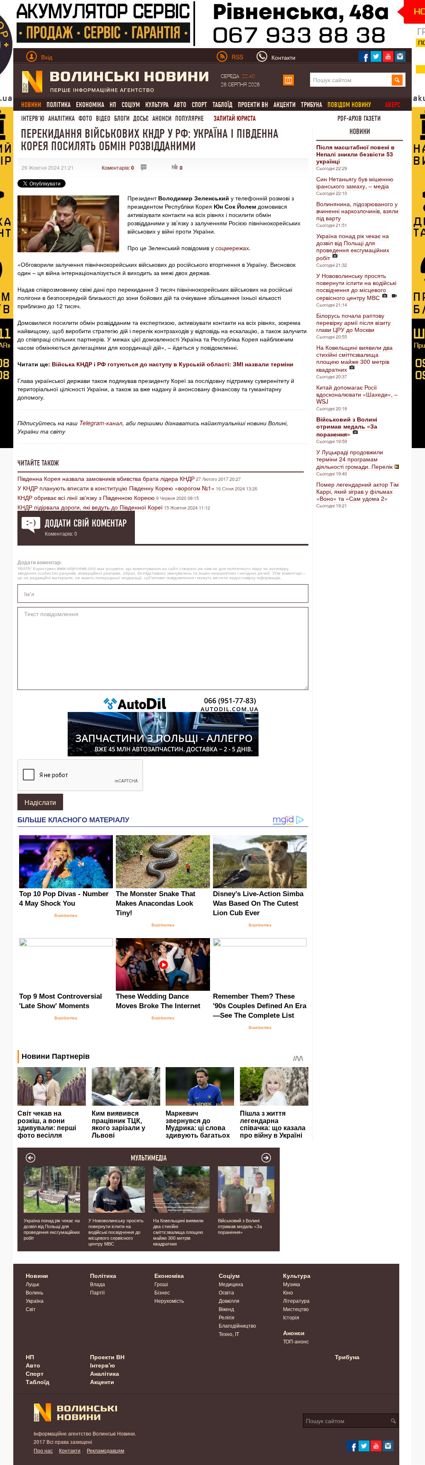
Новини (359, 131)
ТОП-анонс (296, 1341)
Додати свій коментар (86, 523)
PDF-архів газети (359, 118)
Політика (58, 104)
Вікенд (226, 1308)
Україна (35, 1300)
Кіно (288, 1292)
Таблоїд (222, 104)
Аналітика (61, 118)
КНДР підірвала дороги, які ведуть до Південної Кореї (90, 507)
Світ (31, 1308)
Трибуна (311, 104)
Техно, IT (229, 1333)
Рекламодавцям (105, 1450)
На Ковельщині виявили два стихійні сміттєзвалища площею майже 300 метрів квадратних (354, 358)
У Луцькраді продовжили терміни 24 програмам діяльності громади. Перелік (354, 459)
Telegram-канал (100, 423)
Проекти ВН (253, 104)
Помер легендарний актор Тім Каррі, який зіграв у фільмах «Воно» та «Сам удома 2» (357, 491)
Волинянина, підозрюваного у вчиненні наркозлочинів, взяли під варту (357, 211)
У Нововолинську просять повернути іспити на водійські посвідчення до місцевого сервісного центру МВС (356, 286)
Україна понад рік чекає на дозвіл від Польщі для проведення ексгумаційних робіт (352, 247)
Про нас (43, 1450)
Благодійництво (237, 1325)
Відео (103, 118)
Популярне (189, 118)
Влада (97, 1283)
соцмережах (232, 248)
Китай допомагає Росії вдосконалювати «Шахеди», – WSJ (357, 394)
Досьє (141, 118)
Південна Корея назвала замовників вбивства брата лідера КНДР (106, 478)
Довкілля (229, 1300)
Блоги (121, 118)
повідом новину (349, 104)
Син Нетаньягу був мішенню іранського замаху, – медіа (354, 182)
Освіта (226, 1292)
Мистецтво (296, 1308)
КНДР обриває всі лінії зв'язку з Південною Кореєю (86, 497)
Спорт (199, 104)
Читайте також (38, 463)
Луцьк (32, 1283)
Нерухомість (169, 1300)
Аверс (392, 104)
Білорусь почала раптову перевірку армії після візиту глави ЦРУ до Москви (353, 322)
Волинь (34, 1292)
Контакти (70, 1450)
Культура (157, 104)
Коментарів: (118, 167)
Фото (85, 118)
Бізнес (162, 1292)
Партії (97, 1292)
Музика (291, 1283)
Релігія (226, 1317)
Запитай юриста (235, 118)
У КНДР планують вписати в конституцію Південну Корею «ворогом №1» (116, 488)
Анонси (161, 118)
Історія (291, 1317)
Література (296, 1300)
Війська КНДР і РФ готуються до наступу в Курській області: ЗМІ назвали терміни (172, 364)
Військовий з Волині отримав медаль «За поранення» (240, 1226)
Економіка (90, 104)
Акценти (285, 104)
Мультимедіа (149, 1158)
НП (113, 104)
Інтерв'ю (32, 118)
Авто (180, 104)
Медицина (231, 1283)
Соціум (131, 104)
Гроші (161, 1283)
